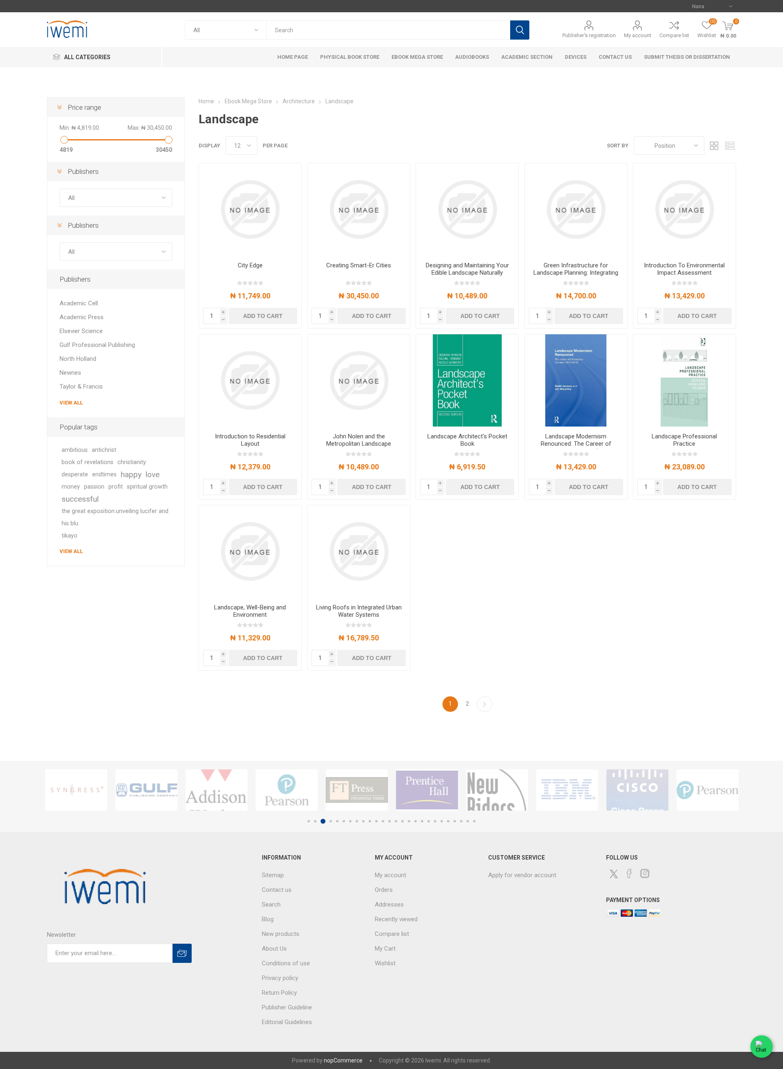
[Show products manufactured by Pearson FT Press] (287, 789)
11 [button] (376, 821)
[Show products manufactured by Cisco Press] (637, 789)
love (152, 474)
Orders (384, 889)
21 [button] (441, 821)
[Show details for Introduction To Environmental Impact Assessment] (684, 209)
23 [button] (454, 821)
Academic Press (82, 317)
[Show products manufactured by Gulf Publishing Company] (146, 789)
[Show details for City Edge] (250, 209)
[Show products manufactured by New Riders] (497, 789)
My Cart (385, 948)
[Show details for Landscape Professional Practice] (684, 380)
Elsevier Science (81, 331)
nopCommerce (343, 1060)
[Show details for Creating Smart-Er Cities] (358, 209)
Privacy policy (280, 978)
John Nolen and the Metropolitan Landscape (358, 440)
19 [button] (428, 821)
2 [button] (315, 821)
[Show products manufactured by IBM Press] (567, 789)
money (71, 486)
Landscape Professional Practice (684, 440)
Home (206, 101)
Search (519, 30)
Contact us (277, 889)
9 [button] (363, 821)
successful (80, 499)
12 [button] (383, 821)
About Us (274, 948)
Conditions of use (286, 963)
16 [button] (409, 821)
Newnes (70, 372)
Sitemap (273, 875)
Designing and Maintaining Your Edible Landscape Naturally (467, 269)
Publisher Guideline (287, 1007)
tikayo (69, 535)
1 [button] (308, 821)
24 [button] (461, 821)
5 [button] (337, 821)
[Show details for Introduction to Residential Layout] (250, 380)
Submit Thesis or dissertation (687, 57)
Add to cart (263, 316)
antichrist (104, 450)
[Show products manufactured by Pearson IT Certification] (708, 789)
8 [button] (357, 821)
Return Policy (279, 992)
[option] (76, 789)
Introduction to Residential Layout (250, 440)
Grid (714, 145)
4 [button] (331, 821)
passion (94, 486)
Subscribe (182, 953)
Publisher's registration (589, 35)
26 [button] (474, 821)
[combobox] (388, 30)
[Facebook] (629, 873)
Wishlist (385, 963)
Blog (268, 919)
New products (280, 934)
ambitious (75, 450)
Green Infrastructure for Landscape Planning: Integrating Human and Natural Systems (575, 273)
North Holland (78, 358)
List (730, 145)
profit (115, 486)
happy (131, 474)
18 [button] (422, 821)
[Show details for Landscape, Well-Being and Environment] (250, 551)
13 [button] (389, 821)
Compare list (674, 35)
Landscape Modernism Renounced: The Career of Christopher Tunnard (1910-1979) (576, 447)
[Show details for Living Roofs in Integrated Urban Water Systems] (358, 551)
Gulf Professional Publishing (97, 345)
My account (637, 35)
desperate (75, 474)
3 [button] (323, 821)
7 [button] (350, 821)
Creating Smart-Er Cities (358, 265)
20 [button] (435, 821)
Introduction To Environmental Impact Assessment (684, 269)
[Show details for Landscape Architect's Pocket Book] (467, 380)
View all (71, 403)
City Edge (250, 265)
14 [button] (396, 821)
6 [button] (344, 821)
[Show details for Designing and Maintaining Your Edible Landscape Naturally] (467, 209)
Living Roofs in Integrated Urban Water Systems (359, 611)
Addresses (389, 904)
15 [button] (402, 821)
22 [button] (448, 821)
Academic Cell (79, 303)
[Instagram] (644, 873)
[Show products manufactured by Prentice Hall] (427, 789)
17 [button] (415, 821)
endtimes (104, 474)
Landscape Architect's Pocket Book (467, 440)
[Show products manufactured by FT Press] (357, 789)
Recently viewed (396, 919)
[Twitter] (613, 873)
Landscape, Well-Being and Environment (250, 611)
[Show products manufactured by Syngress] (76, 789)
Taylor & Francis (81, 386)
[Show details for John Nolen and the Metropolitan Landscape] (358, 380)
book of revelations (87, 462)
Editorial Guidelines (287, 1022)
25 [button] (468, 821)
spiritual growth (147, 486)
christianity (131, 462)
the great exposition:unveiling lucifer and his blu (115, 517)
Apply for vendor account (522, 875)
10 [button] (370, 821)
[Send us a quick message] (761, 1047)
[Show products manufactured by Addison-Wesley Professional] (217, 789)
